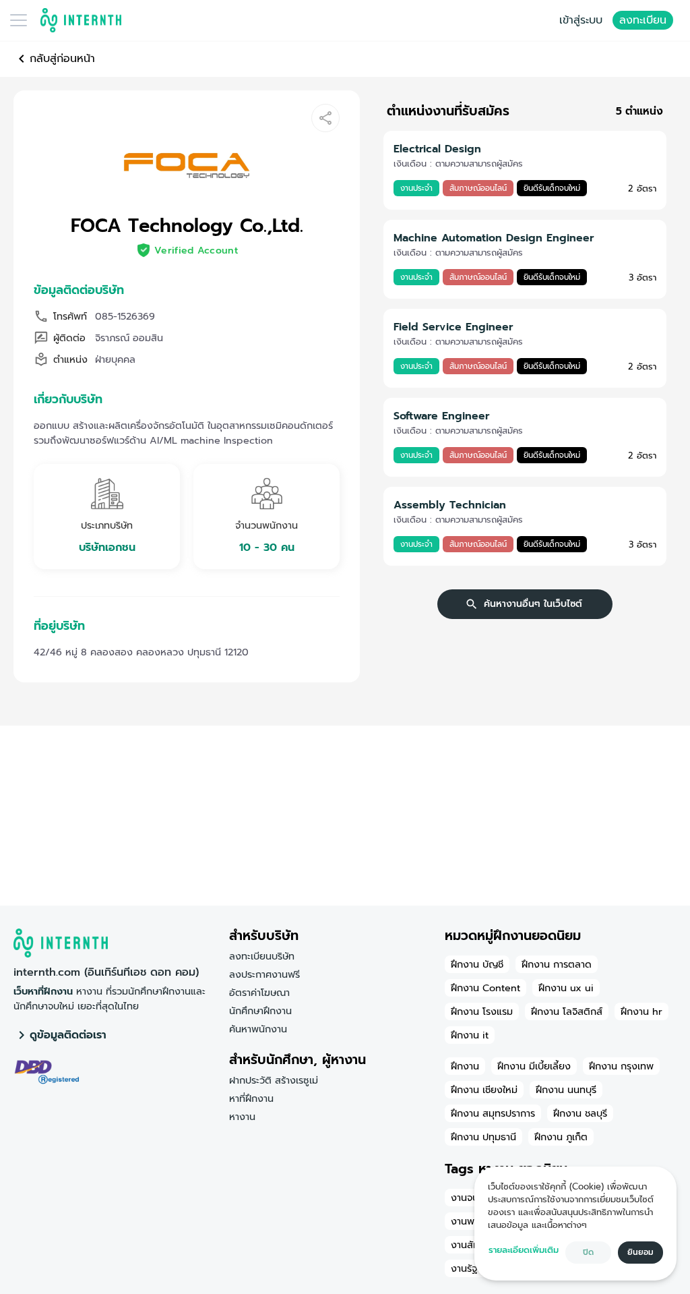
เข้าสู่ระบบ (580, 20)
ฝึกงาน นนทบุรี (566, 1089)
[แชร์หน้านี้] (325, 118)
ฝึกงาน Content (485, 987)
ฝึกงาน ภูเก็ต (561, 1136)
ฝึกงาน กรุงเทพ (621, 1066)
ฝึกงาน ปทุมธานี (483, 1136)
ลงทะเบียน (642, 20)
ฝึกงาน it (470, 1035)
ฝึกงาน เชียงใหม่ (484, 1089)
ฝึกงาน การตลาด (557, 964)
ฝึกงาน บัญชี (477, 964)
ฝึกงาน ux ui (566, 987)
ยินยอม (640, 1252)
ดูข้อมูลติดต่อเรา (68, 1035)
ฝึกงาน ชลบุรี (580, 1113)
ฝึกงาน (465, 1066)
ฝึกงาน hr (641, 1011)
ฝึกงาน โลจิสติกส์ (566, 1011)
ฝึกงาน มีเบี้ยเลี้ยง (534, 1066)
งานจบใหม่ (472, 1197)
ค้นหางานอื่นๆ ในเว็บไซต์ (533, 604)
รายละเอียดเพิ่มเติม (524, 1249)
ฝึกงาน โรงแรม (482, 1011)
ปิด (588, 1252)
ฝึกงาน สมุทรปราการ (493, 1113)
